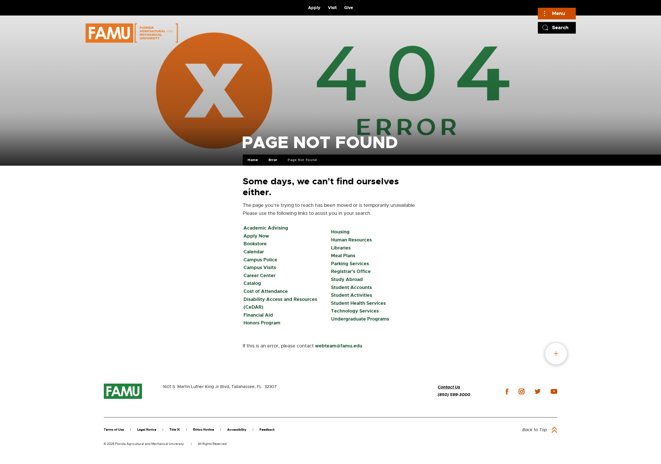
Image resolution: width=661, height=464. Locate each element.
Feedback (267, 430)
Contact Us (449, 387)
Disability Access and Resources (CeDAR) (280, 303)
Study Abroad (347, 279)
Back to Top (534, 429)
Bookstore (255, 244)
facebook (507, 391)
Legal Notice (146, 430)
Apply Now (256, 236)
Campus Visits (259, 267)
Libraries (341, 248)
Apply (314, 7)
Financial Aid (258, 315)
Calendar (253, 252)
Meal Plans (343, 256)
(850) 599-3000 (454, 394)
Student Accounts (351, 287)
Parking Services (350, 264)
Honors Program (261, 323)
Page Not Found (302, 160)
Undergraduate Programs (360, 319)
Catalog (252, 283)
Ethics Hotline (203, 430)
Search (560, 27)
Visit (332, 7)
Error (273, 160)
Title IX (174, 430)
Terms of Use (114, 430)
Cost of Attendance (265, 291)
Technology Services (355, 311)
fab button (556, 353)
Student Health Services (358, 303)
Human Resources (351, 240)
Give (348, 7)
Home (253, 160)
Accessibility (236, 430)
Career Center (259, 275)
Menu (558, 13)
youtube (554, 391)
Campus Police (260, 260)
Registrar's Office (351, 271)
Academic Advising (265, 228)
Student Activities (351, 295)
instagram (521, 391)
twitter (537, 391)
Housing (340, 232)
